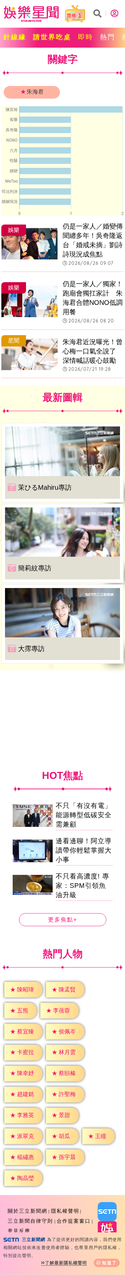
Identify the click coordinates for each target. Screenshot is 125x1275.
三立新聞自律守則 (30, 1221)
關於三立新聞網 (27, 1211)
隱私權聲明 (65, 1211)
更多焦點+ (62, 920)
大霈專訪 (31, 648)
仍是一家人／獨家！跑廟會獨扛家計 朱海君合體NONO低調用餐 (93, 298)
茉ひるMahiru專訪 (45, 487)
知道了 (109, 1262)
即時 (85, 37)
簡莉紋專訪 (34, 568)
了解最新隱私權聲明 (66, 1262)
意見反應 (19, 1231)
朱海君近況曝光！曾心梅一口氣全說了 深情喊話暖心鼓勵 (93, 351)
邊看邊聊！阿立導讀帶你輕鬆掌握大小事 (84, 850)
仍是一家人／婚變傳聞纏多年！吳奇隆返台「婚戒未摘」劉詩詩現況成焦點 (93, 240)
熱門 (107, 37)
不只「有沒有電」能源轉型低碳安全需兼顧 (84, 815)
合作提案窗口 (74, 1221)
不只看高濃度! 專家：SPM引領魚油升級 (82, 886)
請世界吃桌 (52, 37)
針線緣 (14, 37)
